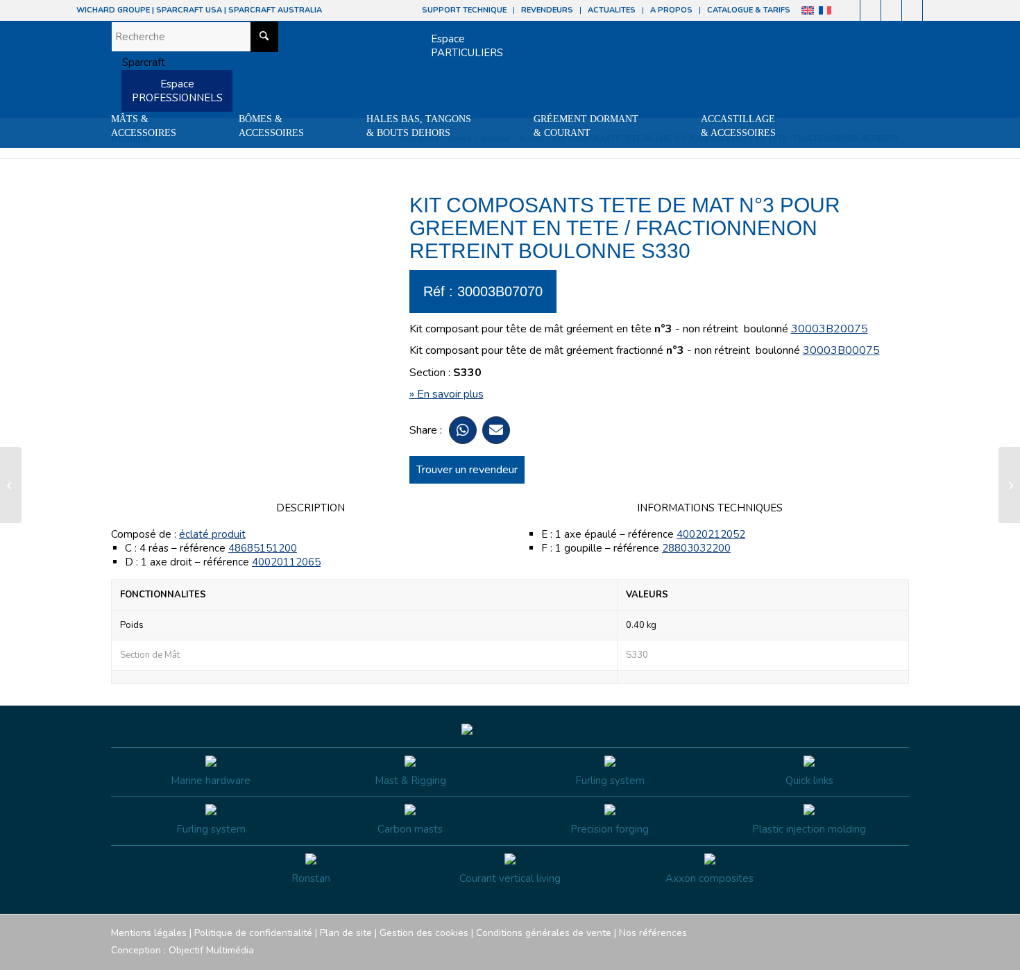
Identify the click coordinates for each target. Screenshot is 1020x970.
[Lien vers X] (912, 10)
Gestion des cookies (424, 932)
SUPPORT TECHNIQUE (464, 10)
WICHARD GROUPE (113, 10)
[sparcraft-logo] (138, 62)
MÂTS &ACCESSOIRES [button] (143, 126)
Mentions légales (149, 932)
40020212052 (711, 534)
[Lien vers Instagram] (870, 10)
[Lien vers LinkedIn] (933, 10)
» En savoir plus (446, 394)
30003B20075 (829, 329)
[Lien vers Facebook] (850, 10)
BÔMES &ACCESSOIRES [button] (271, 126)
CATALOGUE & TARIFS (748, 10)
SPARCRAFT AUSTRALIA (275, 10)
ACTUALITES (612, 10)
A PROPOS (671, 10)
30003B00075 (841, 350)
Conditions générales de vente (543, 932)
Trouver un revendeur (467, 469)
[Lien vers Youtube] (891, 10)
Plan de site (346, 932)
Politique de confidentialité (253, 932)
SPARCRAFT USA (189, 10)
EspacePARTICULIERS (467, 46)
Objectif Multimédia (211, 950)
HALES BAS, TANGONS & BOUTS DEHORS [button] (418, 126)
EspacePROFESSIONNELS (177, 91)
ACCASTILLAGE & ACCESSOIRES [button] (738, 126)
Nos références (653, 932)
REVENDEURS (547, 10)
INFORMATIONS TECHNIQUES (710, 508)
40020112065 (286, 562)
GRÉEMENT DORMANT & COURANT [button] (586, 126)
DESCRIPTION (310, 508)
